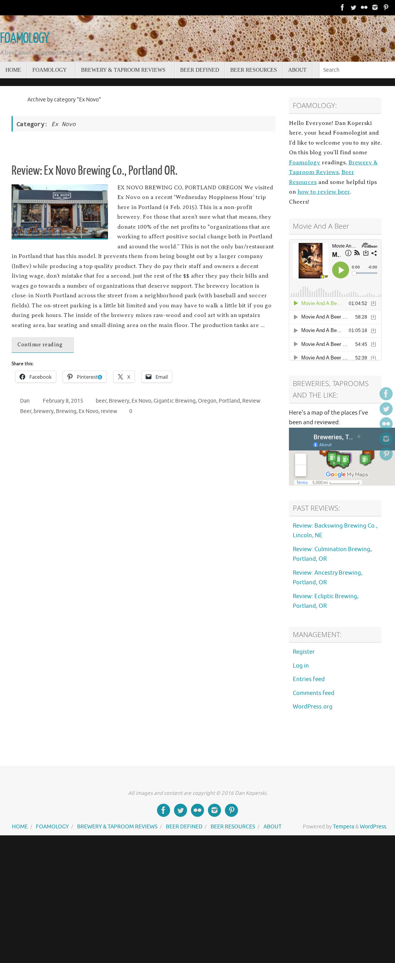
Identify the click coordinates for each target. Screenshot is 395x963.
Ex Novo (141, 401)
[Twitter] (353, 7)
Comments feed (313, 693)
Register (304, 652)
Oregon (207, 401)
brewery (44, 411)
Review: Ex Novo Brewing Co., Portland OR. (94, 171)
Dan (25, 401)
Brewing (66, 411)
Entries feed (309, 679)
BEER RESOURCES (233, 826)
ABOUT (272, 826)
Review (251, 401)
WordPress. (373, 826)
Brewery (119, 401)
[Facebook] (342, 7)
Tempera (343, 826)
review (109, 411)
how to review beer (323, 192)
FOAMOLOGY (24, 38)
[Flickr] (364, 7)
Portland (229, 401)
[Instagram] (375, 7)
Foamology (304, 162)
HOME (20, 826)
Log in (301, 666)
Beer (25, 411)
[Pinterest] (385, 7)
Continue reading (39, 344)
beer (101, 401)
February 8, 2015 (63, 401)
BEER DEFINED (184, 826)
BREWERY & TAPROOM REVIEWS (117, 826)
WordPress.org (313, 706)
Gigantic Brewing (175, 401)
